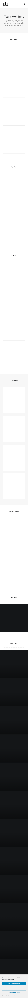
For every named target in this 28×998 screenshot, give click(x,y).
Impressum (23, 995)
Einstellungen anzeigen (14, 992)
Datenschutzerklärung (15, 995)
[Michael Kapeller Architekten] (5, 4)
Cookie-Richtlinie (6, 995)
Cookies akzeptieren (14, 983)
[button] (24, 4)
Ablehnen (14, 988)
